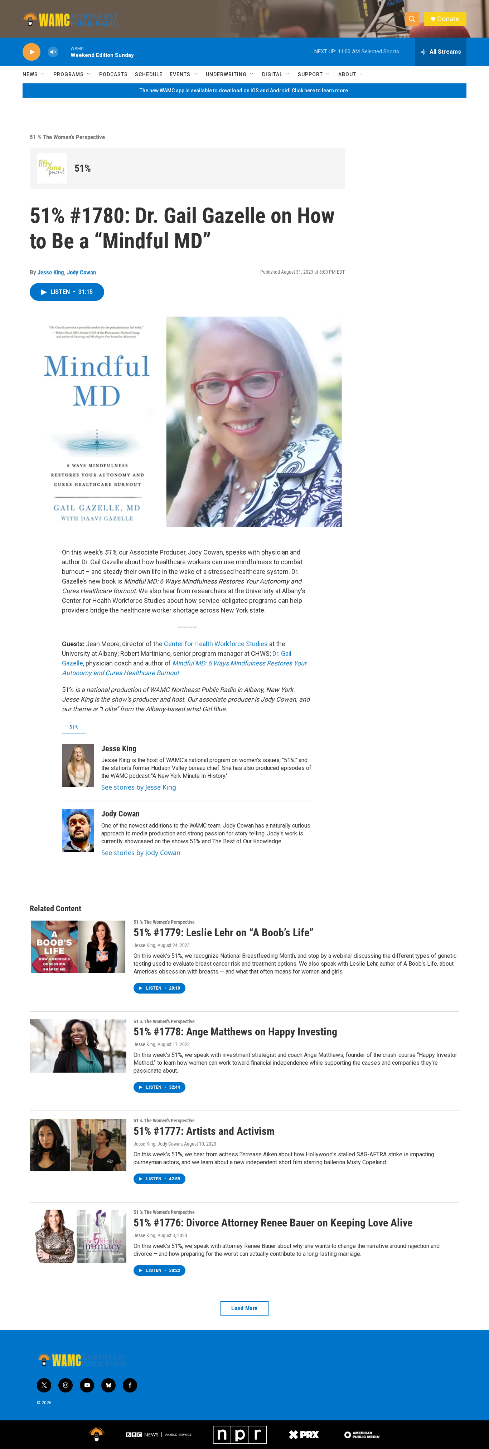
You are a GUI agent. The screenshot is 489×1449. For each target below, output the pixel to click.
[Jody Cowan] (78, 830)
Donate (448, 19)
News (30, 74)
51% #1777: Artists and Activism (204, 1131)
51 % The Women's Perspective (67, 137)
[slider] (64, 51)
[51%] (52, 168)
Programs (68, 74)
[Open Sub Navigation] (43, 74)
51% (82, 168)
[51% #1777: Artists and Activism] (78, 1145)
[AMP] (362, 1435)
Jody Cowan (81, 272)
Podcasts (113, 74)
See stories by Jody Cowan (140, 852)
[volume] (53, 52)
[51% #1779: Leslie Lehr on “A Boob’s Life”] (78, 946)
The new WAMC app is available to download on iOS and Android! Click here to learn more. (244, 90)
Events (180, 74)
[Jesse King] (78, 765)
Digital (272, 74)
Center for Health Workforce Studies (216, 644)
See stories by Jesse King (138, 787)
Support (310, 74)
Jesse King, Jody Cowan (158, 1144)
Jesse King (51, 272)
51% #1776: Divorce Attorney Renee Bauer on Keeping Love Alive (273, 1222)
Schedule (149, 74)
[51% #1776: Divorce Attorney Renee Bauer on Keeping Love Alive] (78, 1236)
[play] (31, 52)
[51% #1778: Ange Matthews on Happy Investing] (78, 1046)
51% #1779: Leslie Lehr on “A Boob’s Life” (224, 932)
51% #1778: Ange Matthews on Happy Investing (235, 1031)
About (347, 74)
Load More (244, 1308)
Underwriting (226, 74)
